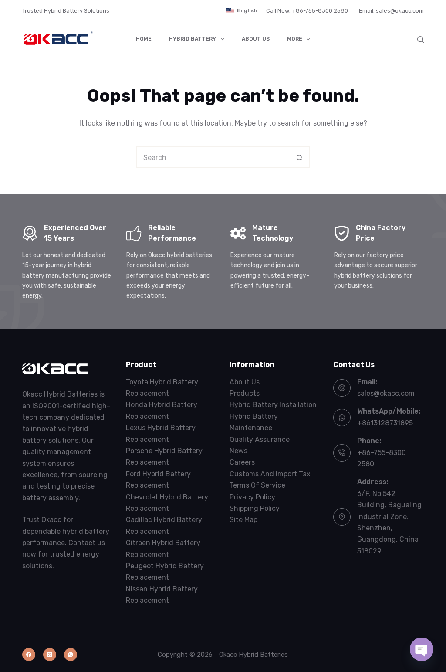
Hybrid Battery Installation (273, 404)
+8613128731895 (385, 423)
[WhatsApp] (70, 654)
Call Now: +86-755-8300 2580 (307, 10)
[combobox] (213, 157)
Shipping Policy (255, 508)
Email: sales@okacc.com (391, 10)
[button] (241, 11)
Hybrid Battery (192, 39)
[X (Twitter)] (49, 654)
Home (144, 39)
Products (245, 393)
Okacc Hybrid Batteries (253, 654)
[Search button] (299, 157)
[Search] (420, 39)
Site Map (243, 520)
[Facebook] (28, 654)
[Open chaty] (421, 649)
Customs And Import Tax (270, 474)
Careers (242, 462)
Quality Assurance (260, 439)
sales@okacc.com (386, 393)
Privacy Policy (252, 497)
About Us (256, 39)
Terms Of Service (257, 485)
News (238, 451)
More (294, 39)
